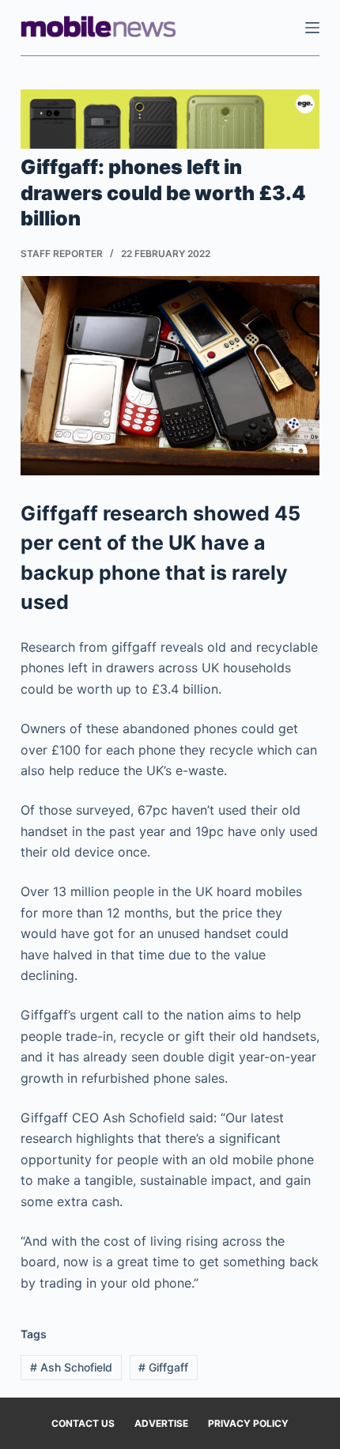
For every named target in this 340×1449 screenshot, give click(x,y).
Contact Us (83, 1423)
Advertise (161, 1423)
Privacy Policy (248, 1423)
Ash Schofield (71, 1367)
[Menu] (312, 28)
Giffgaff (163, 1367)
